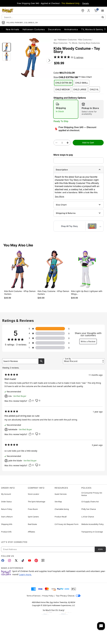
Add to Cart (88, 142)
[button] (32, 57)
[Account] (89, 10)
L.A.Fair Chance (87, 516)
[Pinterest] (36, 560)
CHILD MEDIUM (62, 89)
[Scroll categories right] (105, 29)
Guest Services (61, 494)
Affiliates (31, 531)
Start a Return (7, 516)
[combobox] (53, 17)
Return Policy (6, 509)
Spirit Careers (33, 516)
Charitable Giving (62, 509)
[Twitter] (16, 560)
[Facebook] (2, 560)
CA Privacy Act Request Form (66, 524)
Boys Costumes (60, 43)
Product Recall (60, 516)
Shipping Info (6, 524)
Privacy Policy (48, 595)
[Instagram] (9, 560)
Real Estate (32, 524)
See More (59, 196)
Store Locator (33, 494)
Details (85, 3)
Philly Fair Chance (88, 509)
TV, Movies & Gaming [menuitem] (92, 29)
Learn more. (25, 574)
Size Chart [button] (86, 77)
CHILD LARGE (79, 89)
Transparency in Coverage (92, 531)
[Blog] (43, 560)
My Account (6, 494)
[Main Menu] (102, 10)
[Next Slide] (49, 60)
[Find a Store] (83, 10)
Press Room (33, 509)
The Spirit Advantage (36, 501)
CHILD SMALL (81, 82)
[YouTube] (29, 560)
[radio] (66, 109)
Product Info (6, 531)
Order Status (6, 501)
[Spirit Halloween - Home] (8, 10)
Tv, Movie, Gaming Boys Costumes (84, 43)
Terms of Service (33, 595)
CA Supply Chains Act (90, 501)
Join (100, 549)
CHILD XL (94, 89)
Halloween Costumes (67, 39)
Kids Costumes (85, 39)
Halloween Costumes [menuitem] (34, 29)
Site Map (58, 501)
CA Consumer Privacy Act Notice (91, 494)
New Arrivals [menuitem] (12, 29)
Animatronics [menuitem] (71, 29)
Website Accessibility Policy (92, 524)
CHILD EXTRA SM (63, 82)
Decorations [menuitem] (54, 29)
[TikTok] (23, 560)
